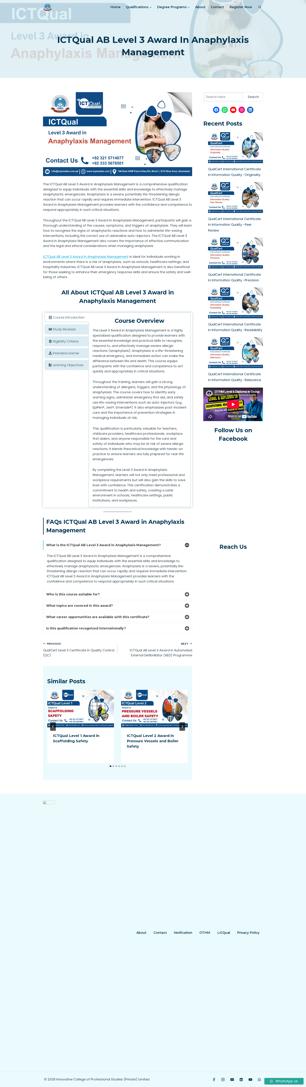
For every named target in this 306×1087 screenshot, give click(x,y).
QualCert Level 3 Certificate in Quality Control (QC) (78, 650)
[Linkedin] (241, 1079)
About (200, 7)
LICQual (223, 933)
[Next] (182, 726)
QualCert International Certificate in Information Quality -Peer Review (234, 225)
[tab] (66, 317)
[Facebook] (213, 1079)
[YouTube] (250, 1079)
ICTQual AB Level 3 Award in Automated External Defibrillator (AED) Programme (161, 650)
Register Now (241, 7)
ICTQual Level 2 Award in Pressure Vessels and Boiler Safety (152, 741)
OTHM (204, 933)
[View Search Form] (260, 7)
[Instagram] (223, 1079)
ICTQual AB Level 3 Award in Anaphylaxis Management (85, 256)
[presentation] (80, 708)
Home (115, 7)
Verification (183, 933)
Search (253, 97)
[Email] (232, 1079)
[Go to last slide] (53, 726)
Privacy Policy (248, 933)
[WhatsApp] (259, 1079)
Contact (217, 7)
